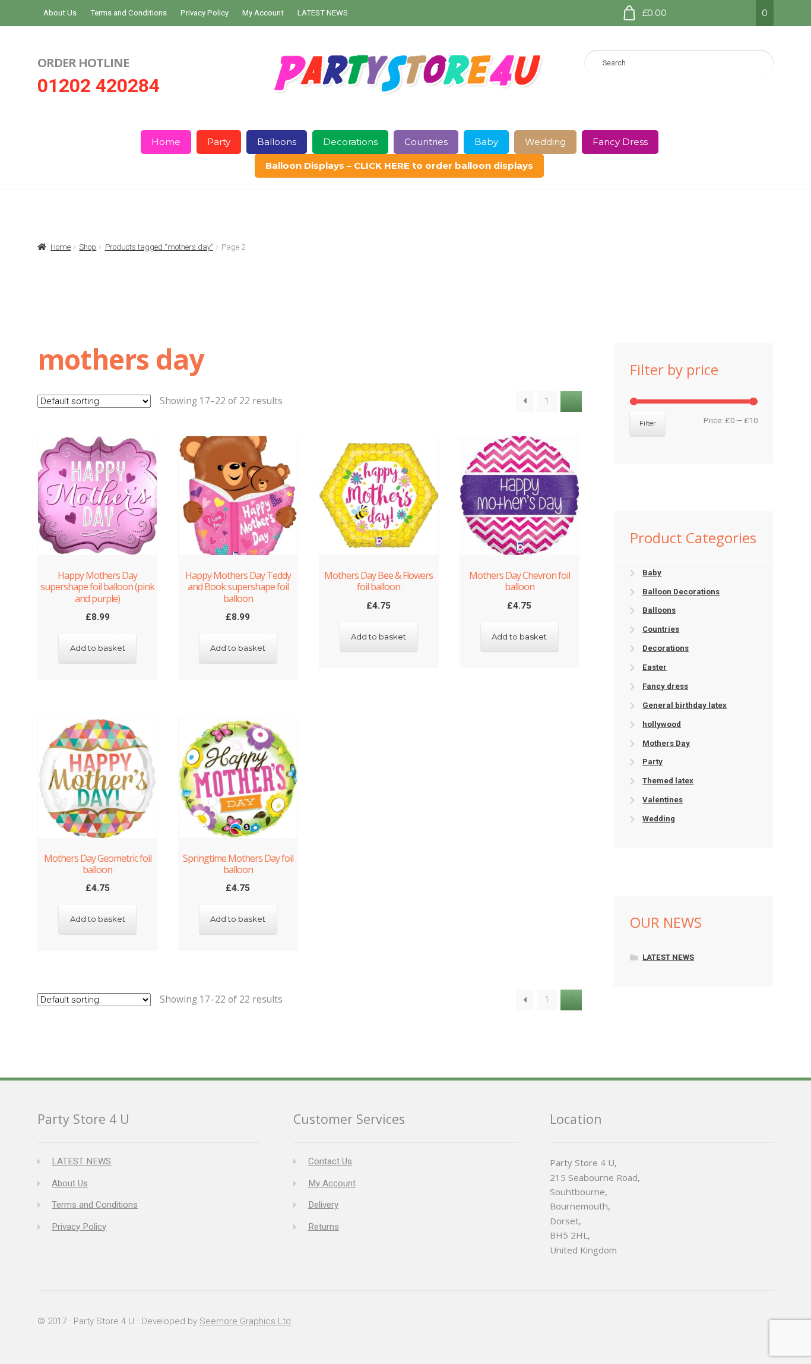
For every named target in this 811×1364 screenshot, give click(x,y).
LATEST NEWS (322, 12)
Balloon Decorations (681, 591)
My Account (263, 12)
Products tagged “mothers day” (159, 246)
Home (165, 141)
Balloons (276, 141)
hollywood (661, 724)
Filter (647, 423)
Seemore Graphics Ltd (245, 1321)
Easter (654, 667)
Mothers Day (666, 743)
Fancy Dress (620, 141)
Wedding (545, 141)
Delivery (323, 1204)
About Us (60, 12)
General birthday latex (684, 705)
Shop (87, 246)
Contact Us (330, 1161)
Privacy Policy (204, 12)
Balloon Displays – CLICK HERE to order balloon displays (399, 165)
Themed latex (667, 780)
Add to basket (97, 648)
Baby (486, 141)
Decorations (350, 141)
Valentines (662, 799)
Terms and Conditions (128, 12)
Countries (426, 141)
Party (218, 141)
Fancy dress (665, 686)
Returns (323, 1226)
